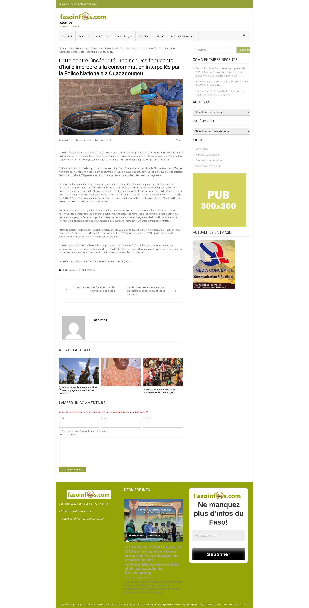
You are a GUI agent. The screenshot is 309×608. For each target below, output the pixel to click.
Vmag (246, 604)
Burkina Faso (69, 270)
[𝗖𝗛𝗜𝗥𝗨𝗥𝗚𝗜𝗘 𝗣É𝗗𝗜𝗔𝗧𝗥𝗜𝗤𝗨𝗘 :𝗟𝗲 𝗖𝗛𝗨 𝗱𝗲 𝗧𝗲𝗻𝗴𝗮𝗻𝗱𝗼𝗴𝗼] (153, 520)
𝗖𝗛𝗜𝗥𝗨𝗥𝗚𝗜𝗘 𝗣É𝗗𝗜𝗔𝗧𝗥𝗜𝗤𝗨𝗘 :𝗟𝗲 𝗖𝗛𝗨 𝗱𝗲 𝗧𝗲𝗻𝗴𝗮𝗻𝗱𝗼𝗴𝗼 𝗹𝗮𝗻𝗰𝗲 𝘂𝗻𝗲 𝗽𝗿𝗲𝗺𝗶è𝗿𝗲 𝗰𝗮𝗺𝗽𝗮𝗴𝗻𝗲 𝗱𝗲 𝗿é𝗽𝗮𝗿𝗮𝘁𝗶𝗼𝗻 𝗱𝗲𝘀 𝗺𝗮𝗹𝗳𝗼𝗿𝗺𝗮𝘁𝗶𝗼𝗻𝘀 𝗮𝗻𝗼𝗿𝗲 (153, 560)
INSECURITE (75, 48)
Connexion (201, 149)
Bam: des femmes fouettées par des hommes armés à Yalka (96, 289)
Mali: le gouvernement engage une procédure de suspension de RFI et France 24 (146, 291)
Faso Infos (67, 140)
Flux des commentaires (208, 160)
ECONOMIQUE (123, 36)
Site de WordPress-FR (208, 166)
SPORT (160, 36)
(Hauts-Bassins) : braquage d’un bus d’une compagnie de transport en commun (78, 390)
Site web (147, 418)
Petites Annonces (183, 36)
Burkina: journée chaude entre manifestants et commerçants (159, 391)
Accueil (67, 36)
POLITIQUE (102, 36)
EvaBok (199, 81)
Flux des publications (207, 154)
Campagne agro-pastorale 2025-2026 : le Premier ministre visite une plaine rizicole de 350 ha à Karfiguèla (220, 72)
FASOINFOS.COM (86, 270)
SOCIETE (84, 36)
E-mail (104, 418)
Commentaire (67, 434)
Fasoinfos (65, 22)
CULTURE (144, 36)
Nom (61, 418)
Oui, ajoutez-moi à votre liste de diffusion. (84, 431)
